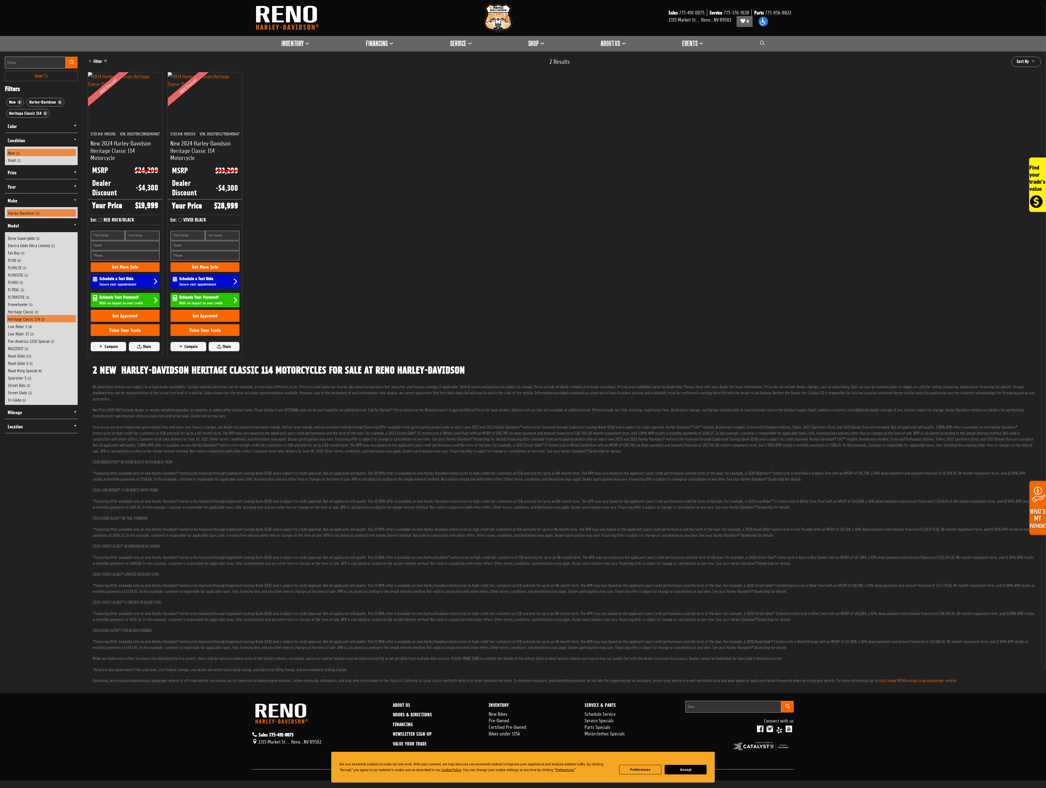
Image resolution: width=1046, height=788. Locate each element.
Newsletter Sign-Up (412, 734)
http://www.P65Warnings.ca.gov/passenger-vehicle (917, 680)
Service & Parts (600, 705)
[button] (763, 21)
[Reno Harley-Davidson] (289, 18)
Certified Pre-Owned (507, 726)
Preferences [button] (564, 770)
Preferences (640, 770)
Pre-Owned (499, 719)
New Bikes (498, 713)
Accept (685, 770)
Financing (403, 724)
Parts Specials (597, 726)
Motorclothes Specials (605, 733)
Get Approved (125, 316)
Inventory (499, 705)
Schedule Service (600, 713)
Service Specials (599, 719)
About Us (401, 705)
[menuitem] (41, 152)
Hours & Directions (412, 714)
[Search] (72, 62)
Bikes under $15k (504, 733)
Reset (39, 76)
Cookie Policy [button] (451, 770)
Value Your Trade (125, 330)
